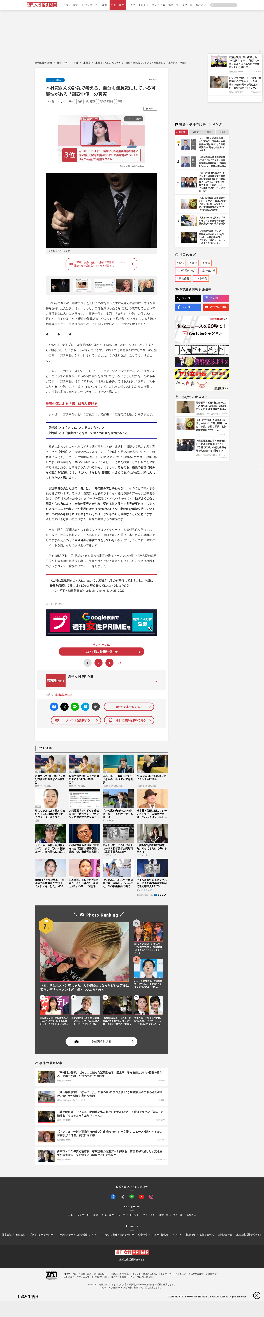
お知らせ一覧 (207, 1234)
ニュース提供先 (160, 1234)
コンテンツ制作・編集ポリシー (117, 1234)
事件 (76, 62)
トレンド (143, 5)
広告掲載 (142, 1234)
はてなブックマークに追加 (84, 707)
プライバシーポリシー (41, 1234)
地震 (207, 262)
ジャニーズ (83, 1215)
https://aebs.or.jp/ (145, 1277)
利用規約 (20, 1234)
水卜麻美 (202, 278)
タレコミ (177, 1234)
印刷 (151, 108)
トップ (65, 5)
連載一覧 (173, 5)
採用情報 (190, 1234)
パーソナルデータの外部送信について (77, 1234)
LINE (73, 704)
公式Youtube (218, 307)
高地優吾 (184, 278)
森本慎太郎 (208, 270)
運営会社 (6, 1234)
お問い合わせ (225, 1234)
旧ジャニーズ (90, 5)
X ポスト (63, 706)
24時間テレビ (186, 270)
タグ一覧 (187, 5)
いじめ (61, 101)
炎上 (194, 262)
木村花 (86, 62)
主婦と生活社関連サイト (132, 1259)
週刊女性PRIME (43, 62)
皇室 (104, 5)
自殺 (80, 101)
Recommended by (145, 895)
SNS (181, 262)
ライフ (131, 5)
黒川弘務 (91, 101)
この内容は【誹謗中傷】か (101, 651)
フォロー (187, 298)
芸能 (75, 5)
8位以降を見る (102, 1041)
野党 (119, 101)
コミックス (158, 5)
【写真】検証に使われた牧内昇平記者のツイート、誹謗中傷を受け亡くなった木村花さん (101, 264)
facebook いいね (54, 707)
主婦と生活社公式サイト (249, 1234)
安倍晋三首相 (106, 101)
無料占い (201, 5)
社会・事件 (117, 5)
